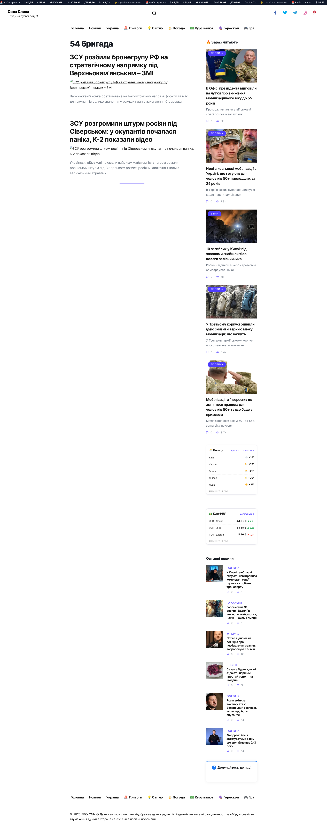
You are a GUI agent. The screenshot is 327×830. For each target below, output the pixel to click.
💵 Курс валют (202, 28)
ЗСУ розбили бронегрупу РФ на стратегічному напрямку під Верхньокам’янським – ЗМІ (119, 65)
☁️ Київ (57, 2)
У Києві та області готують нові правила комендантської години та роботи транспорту (242, 579)
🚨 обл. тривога (10, 2)
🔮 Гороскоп (229, 28)
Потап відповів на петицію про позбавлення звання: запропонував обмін (241, 643)
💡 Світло (155, 28)
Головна (77, 28)
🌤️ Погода (176, 28)
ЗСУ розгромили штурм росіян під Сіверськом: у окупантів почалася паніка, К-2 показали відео (123, 131)
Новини (95, 28)
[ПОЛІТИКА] (231, 80)
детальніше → (247, 514)
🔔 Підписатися (286, 824)
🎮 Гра (249, 28)
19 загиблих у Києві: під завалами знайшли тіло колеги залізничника (226, 254)
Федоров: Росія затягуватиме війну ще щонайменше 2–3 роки (241, 740)
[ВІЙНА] (231, 240)
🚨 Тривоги (133, 28)
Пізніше (315, 824)
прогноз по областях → (242, 450)
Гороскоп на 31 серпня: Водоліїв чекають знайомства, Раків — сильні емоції (242, 612)
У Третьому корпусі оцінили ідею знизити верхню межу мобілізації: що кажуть (230, 329)
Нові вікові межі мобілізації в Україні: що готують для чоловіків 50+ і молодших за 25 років (231, 176)
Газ (104, 2)
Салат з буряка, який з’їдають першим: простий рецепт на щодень (241, 675)
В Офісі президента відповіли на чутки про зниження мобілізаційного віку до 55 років (231, 95)
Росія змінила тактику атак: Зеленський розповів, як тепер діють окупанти (241, 708)
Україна (112, 28)
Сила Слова (18, 11)
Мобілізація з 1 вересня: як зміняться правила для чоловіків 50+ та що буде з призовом (229, 407)
